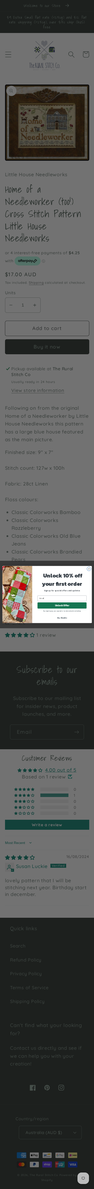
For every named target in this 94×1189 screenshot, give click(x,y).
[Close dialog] (89, 569)
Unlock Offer (62, 605)
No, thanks (62, 617)
